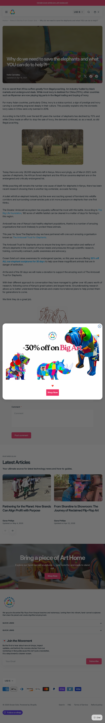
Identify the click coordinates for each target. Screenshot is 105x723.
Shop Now (53, 392)
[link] (52, 353)
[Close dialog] (99, 326)
